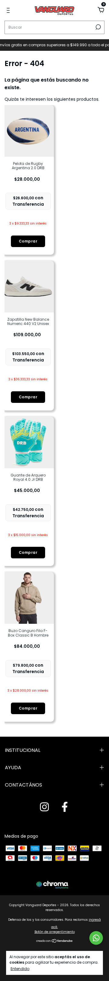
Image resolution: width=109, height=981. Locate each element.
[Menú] (9, 11)
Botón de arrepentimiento (55, 932)
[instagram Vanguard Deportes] (44, 807)
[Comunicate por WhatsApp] (96, 938)
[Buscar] (97, 27)
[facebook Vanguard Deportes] (65, 807)
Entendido (20, 968)
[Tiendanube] (55, 941)
